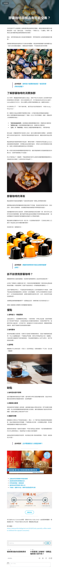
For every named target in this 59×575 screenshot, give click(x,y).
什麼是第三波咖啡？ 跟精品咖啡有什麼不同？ (40, 553)
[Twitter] (43, 558)
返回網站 (6, 3)
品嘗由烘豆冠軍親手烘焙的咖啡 (19, 479)
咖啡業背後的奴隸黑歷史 (16, 552)
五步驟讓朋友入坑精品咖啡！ (32, 443)
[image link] (29, 462)
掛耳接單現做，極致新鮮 (17, 483)
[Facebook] (39, 558)
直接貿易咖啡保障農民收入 (17, 481)
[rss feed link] (51, 558)
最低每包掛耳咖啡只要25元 (17, 485)
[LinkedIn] (46, 558)
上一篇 (9, 549)
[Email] (49, 558)
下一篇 (31, 549)
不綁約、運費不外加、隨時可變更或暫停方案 (22, 487)
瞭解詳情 (29, 512)
